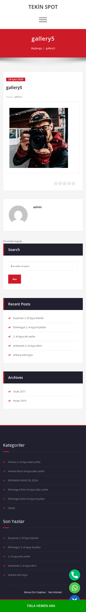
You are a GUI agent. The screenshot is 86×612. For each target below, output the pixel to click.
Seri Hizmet (55, 592)
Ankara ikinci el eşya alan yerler (26, 471)
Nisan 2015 (19, 400)
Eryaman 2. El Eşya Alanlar (28, 318)
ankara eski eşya (23, 355)
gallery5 (50, 48)
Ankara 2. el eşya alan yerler (24, 462)
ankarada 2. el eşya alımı (27, 345)
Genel (11, 508)
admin (18, 96)
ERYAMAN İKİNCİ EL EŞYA (23, 480)
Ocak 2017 (19, 391)
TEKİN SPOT (43, 6)
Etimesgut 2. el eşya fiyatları (29, 327)
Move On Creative (35, 592)
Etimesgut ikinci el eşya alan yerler (28, 489)
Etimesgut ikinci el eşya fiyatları (26, 499)
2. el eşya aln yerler (24, 336)
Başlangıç (36, 48)
